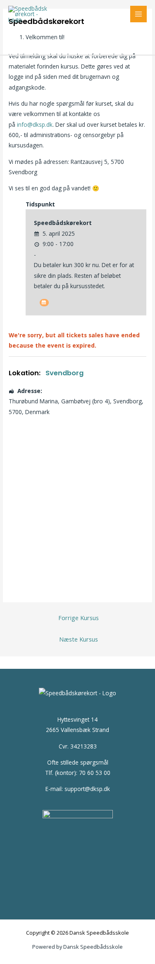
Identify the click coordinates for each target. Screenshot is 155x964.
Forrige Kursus (78, 617)
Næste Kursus (78, 639)
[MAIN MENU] (138, 14)
